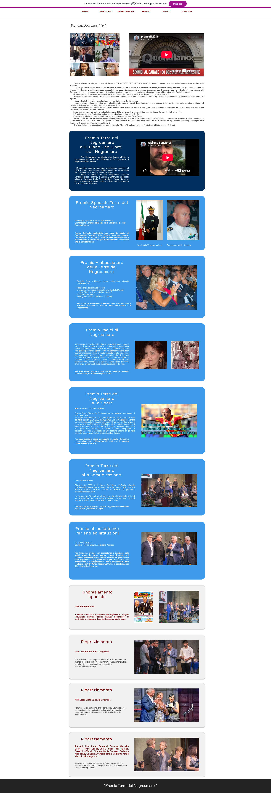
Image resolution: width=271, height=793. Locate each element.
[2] (105, 426)
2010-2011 (94, 420)
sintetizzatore (114, 181)
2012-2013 (106, 420)
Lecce (99, 418)
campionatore (90, 183)
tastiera (103, 181)
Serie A (88, 426)
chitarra (94, 177)
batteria (124, 179)
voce (87, 177)
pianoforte (103, 177)
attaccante (84, 415)
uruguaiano (128, 413)
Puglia (110, 172)
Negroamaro (108, 170)
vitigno (121, 170)
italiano (114, 168)
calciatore (118, 413)
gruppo (99, 168)
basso (102, 179)
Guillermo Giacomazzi (91, 431)
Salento (101, 172)
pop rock (106, 168)
